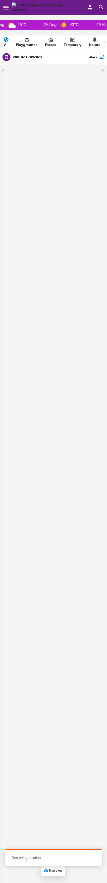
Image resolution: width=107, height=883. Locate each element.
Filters (92, 57)
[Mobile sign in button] (90, 7)
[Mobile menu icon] (5, 7)
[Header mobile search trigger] (101, 7)
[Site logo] (43, 7)
